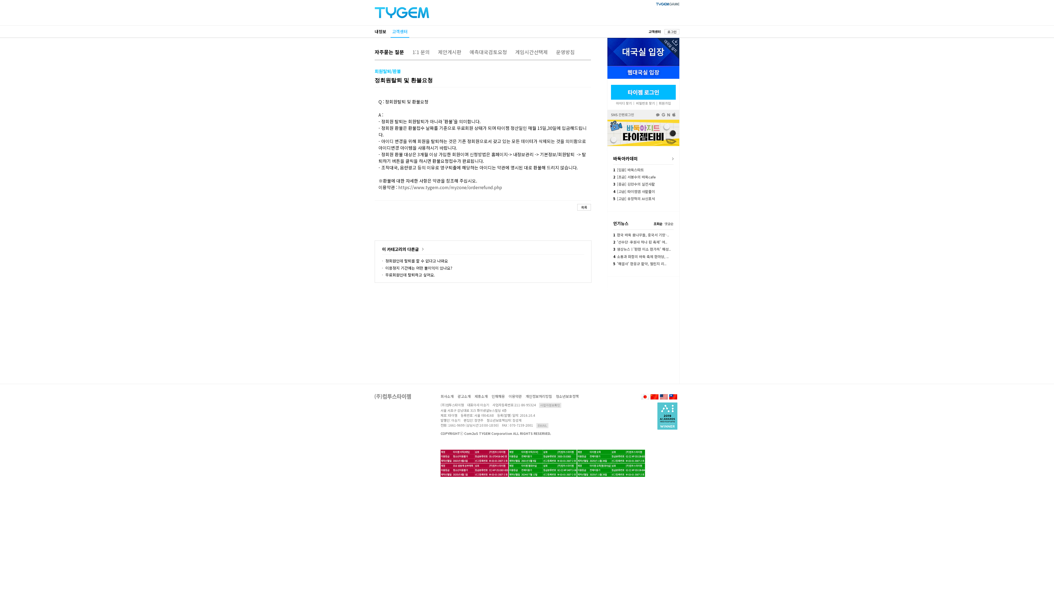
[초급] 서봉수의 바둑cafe (634, 177)
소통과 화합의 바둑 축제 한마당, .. (641, 256)
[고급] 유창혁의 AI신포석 (634, 198)
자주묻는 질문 (389, 51)
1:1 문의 (421, 51)
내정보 (380, 31)
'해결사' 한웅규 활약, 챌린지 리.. (639, 263)
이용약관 (515, 396)
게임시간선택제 (531, 51)
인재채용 (498, 396)
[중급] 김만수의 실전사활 (634, 184)
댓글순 (669, 223)
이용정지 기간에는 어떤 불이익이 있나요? (418, 268)
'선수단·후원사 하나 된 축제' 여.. (640, 242)
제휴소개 (481, 396)
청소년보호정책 (567, 396)
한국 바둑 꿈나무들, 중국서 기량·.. (641, 234)
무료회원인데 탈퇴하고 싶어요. (410, 275)
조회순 (658, 223)
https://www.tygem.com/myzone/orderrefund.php (450, 187)
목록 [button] (584, 207)
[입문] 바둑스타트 (628, 169)
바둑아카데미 (625, 158)
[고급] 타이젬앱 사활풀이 (634, 191)
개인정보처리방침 (539, 396)
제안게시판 (449, 51)
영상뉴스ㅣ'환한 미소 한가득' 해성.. (642, 249)
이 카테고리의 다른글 (400, 249)
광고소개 (464, 396)
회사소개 (447, 396)
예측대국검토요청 (488, 51)
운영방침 (565, 51)
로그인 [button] (672, 31)
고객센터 (400, 31)
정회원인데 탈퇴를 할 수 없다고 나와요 (416, 261)
